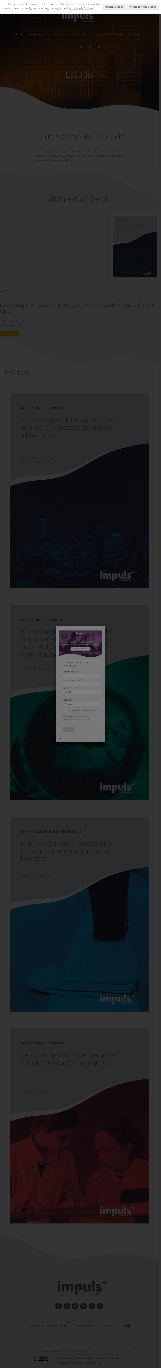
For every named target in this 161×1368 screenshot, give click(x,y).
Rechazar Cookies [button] (114, 6)
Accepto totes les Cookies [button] (142, 6)
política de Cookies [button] (82, 8)
